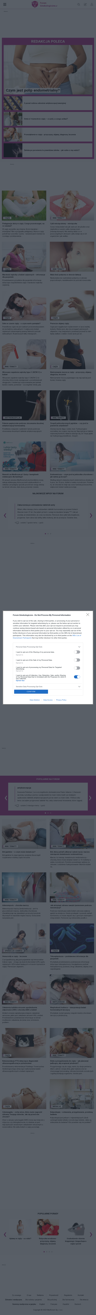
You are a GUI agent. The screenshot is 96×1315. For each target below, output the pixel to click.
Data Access (48, 700)
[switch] (77, 652)
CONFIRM (31, 691)
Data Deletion (35, 700)
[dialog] (48, 657)
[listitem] (48, 647)
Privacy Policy (61, 700)
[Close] (88, 615)
